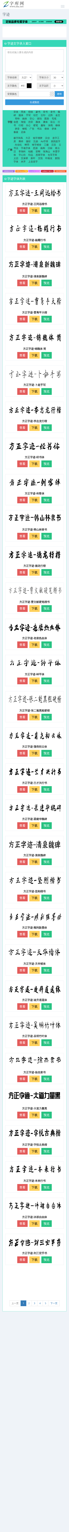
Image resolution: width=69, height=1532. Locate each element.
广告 (32, 128)
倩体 (46, 128)
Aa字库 (44, 141)
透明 (59, 93)
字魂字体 (25, 148)
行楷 (21, 125)
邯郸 (38, 151)
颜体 (38, 121)
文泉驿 (24, 158)
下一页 (53, 1303)
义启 (16, 158)
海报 (23, 121)
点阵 (50, 115)
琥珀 (39, 118)
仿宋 (30, 121)
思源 (35, 148)
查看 (22, 210)
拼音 (17, 128)
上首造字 (33, 161)
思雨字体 (40, 154)
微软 (28, 141)
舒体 (54, 128)
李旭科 (22, 151)
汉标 (50, 148)
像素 (16, 132)
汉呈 (53, 144)
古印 (43, 115)
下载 (34, 210)
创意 (16, 121)
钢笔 (24, 128)
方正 (28, 137)
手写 (28, 115)
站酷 (30, 151)
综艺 (35, 115)
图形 (46, 118)
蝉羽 (27, 144)
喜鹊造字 (55, 141)
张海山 (46, 151)
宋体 (16, 111)
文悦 (40, 158)
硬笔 (35, 125)
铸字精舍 (36, 144)
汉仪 (47, 137)
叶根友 (48, 158)
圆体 (21, 115)
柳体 (57, 125)
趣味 (43, 125)
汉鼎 (35, 141)
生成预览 (34, 102)
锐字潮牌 (37, 137)
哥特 (17, 118)
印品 (30, 154)
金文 (57, 115)
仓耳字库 (52, 154)
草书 (45, 111)
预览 (47, 210)
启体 (23, 132)
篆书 (38, 111)
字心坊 (22, 154)
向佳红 (18, 144)
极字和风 (18, 137)
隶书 (52, 111)
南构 (42, 148)
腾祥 (21, 141)
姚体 (24, 118)
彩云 (52, 121)
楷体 (30, 111)
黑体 (23, 111)
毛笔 (54, 118)
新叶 (33, 158)
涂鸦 (50, 125)
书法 (39, 128)
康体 (45, 121)
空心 (32, 118)
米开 (23, 161)
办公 (28, 125)
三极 (46, 144)
